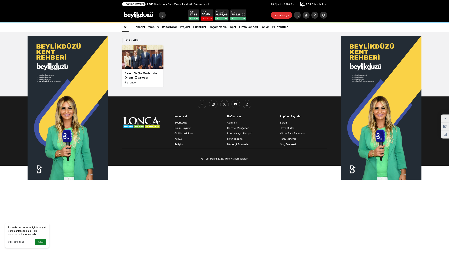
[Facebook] (202, 104)
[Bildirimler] (323, 15)
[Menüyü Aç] (162, 15)
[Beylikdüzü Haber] (139, 15)
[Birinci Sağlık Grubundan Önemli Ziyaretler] (142, 66)
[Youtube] (236, 104)
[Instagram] (213, 104)
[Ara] (297, 15)
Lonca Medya (281, 15)
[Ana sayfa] (125, 27)
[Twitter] (224, 104)
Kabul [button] (40, 242)
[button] (306, 15)
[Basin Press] (247, 104)
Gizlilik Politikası (16, 242)
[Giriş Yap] (314, 15)
